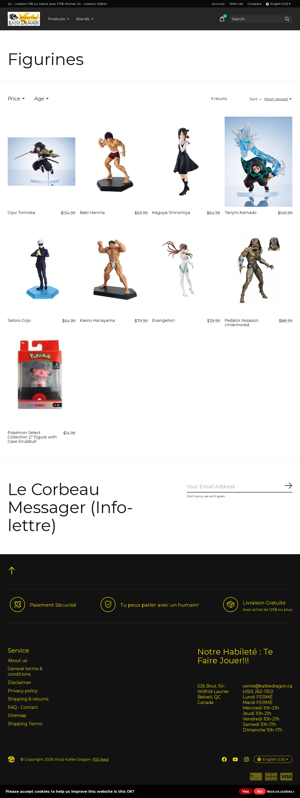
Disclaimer (19, 682)
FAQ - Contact (23, 707)
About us (17, 660)
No (259, 791)
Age (39, 99)
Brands (82, 19)
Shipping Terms (25, 723)
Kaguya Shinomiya (171, 212)
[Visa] (286, 778)
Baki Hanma (92, 212)
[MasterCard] (271, 778)
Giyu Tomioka (21, 212)
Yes (245, 791)
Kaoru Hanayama (97, 320)
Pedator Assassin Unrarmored (242, 322)
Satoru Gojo (19, 320)
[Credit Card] (256, 778)
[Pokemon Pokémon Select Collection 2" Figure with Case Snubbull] (41, 382)
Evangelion (163, 320)
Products (56, 19)
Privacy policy (23, 690)
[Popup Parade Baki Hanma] (114, 162)
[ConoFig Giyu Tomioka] (41, 162)
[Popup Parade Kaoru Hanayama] (114, 269)
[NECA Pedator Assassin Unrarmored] (258, 269)
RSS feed (100, 759)
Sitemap (17, 715)
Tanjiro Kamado (241, 212)
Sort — (256, 99)
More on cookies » (280, 791)
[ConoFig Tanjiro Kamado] (258, 162)
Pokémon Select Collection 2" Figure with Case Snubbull (32, 437)
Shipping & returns (28, 699)
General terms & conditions (25, 671)
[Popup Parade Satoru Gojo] (41, 269)
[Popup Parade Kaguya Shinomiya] (186, 162)
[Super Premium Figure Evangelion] (186, 269)
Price (14, 99)
